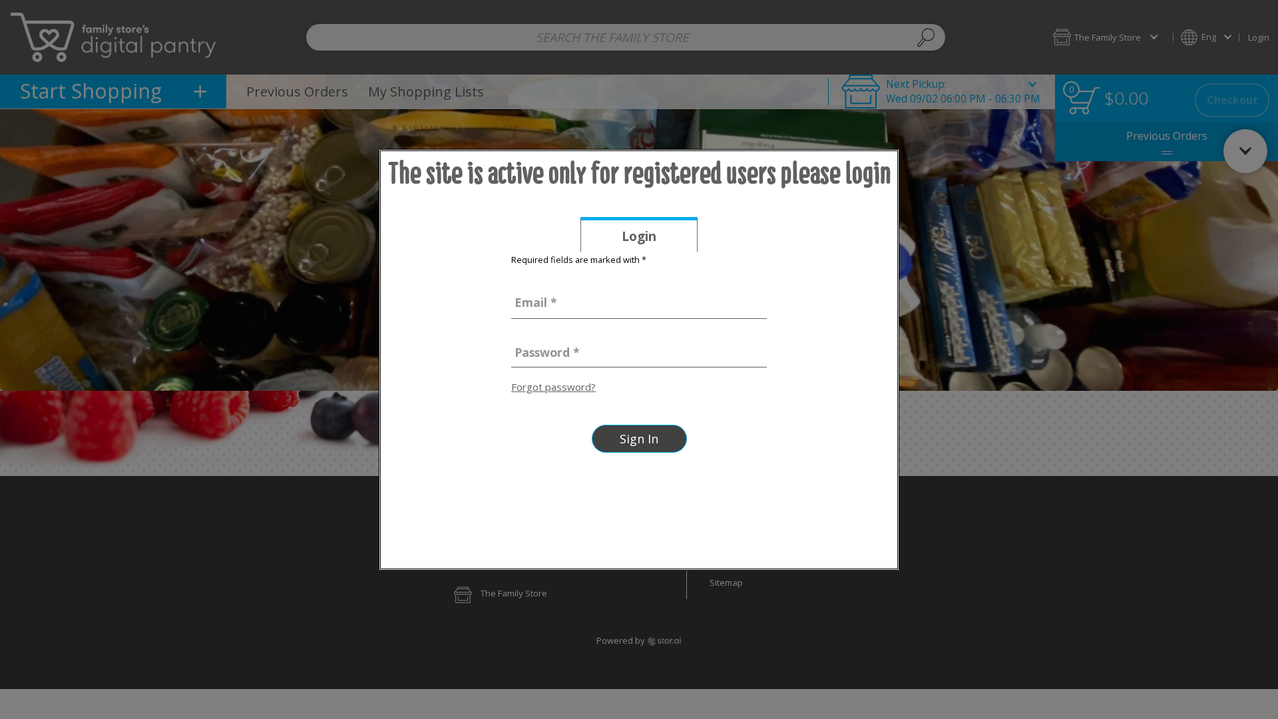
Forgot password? (553, 386)
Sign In (639, 439)
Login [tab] (660, 239)
